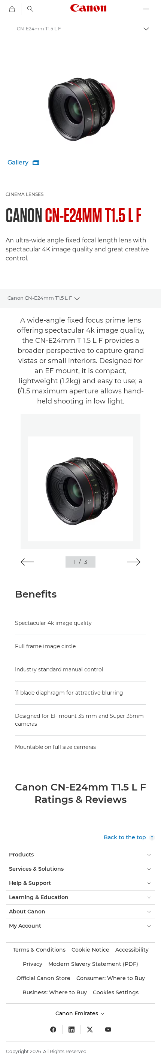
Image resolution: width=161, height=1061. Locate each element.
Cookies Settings (116, 992)
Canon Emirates (77, 1013)
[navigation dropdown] (146, 9)
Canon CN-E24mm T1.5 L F (39, 298)
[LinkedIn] (72, 1030)
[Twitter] (90, 1030)
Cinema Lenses (24, 194)
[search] (30, 9)
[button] (27, 562)
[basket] (12, 9)
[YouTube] (108, 1030)
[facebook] (53, 1030)
